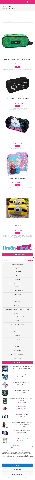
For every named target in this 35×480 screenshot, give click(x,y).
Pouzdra (14, 8)
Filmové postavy (25, 235)
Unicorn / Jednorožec (17, 354)
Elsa (5, 187)
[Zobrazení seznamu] (19, 17)
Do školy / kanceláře (17, 235)
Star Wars (17, 148)
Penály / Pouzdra (17, 69)
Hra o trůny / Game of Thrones (17, 283)
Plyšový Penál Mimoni (17, 226)
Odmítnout (17, 469)
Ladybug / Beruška (17, 290)
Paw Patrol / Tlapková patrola (17, 316)
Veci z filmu (22, 148)
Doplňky (12, 108)
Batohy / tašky (7, 108)
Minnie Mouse (17, 305)
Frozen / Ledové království (12, 187)
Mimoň (6, 236)
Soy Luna (17, 335)
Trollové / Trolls (17, 350)
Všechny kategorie (17, 264)
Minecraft (11, 69)
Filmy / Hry (6, 69)
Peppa (17, 320)
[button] (32, 446)
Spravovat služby (6, 461)
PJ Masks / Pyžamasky (17, 324)
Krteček (17, 286)
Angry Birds (17, 268)
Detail (17, 66)
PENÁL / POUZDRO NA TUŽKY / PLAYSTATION (17, 99)
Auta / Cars (17, 271)
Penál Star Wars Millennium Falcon (17, 139)
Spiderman (17, 339)
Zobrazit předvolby (17, 474)
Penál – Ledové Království (17, 178)
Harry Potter (17, 279)
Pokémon (17, 328)
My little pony (17, 313)
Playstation (12, 109)
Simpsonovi (17, 331)
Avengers (17, 275)
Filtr (30, 260)
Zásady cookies (11, 477)
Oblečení (21, 108)
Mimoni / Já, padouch (12, 236)
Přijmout (17, 465)
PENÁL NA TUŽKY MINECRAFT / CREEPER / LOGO (17, 59)
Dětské (11, 235)
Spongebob (17, 343)
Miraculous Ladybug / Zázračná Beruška (17, 309)
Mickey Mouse (17, 294)
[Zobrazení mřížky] (15, 17)
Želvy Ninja (17, 358)
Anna (3, 187)
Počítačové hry (24, 69)
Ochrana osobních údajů (21, 477)
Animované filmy (5, 235)
